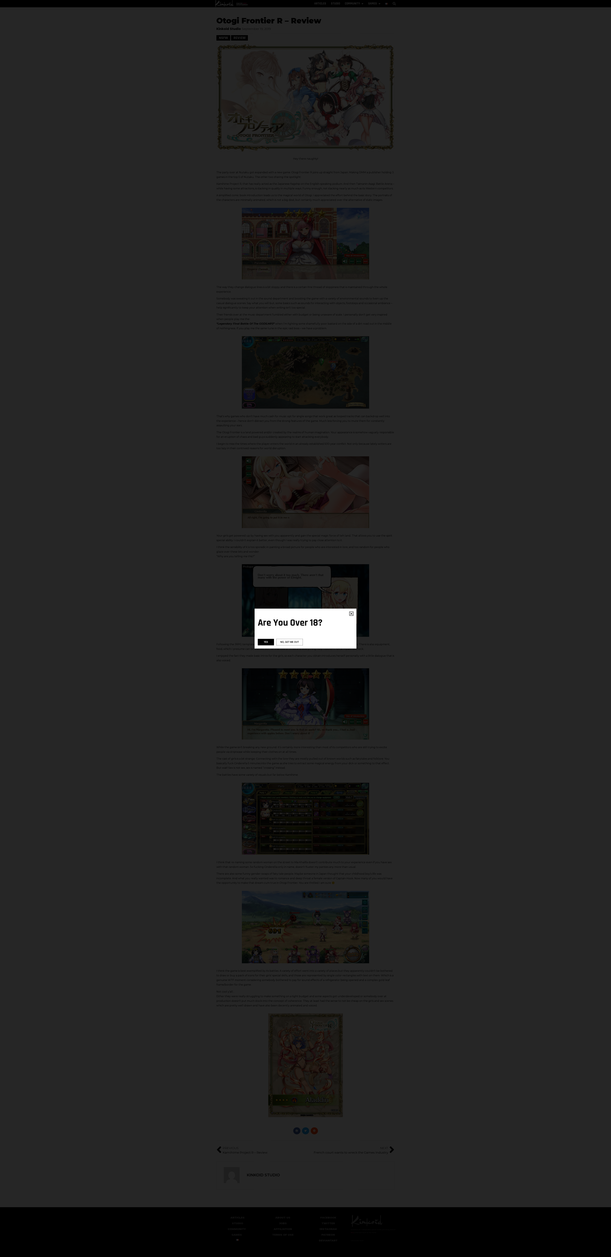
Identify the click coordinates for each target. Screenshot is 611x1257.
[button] (351, 613)
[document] (305, 628)
